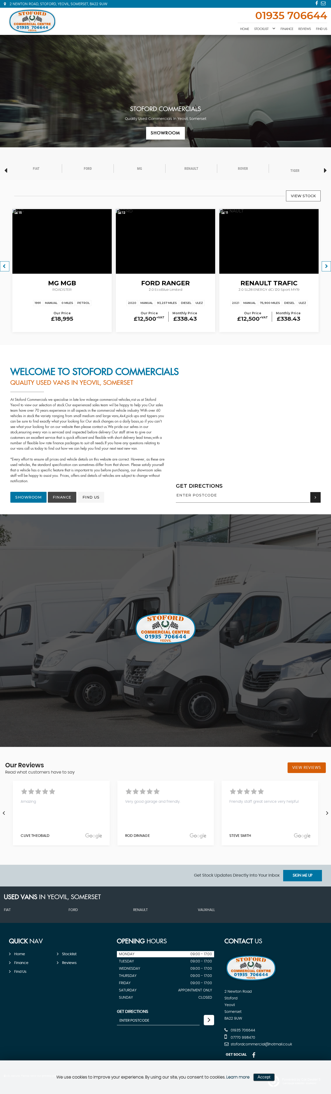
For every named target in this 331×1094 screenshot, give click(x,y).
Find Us (321, 29)
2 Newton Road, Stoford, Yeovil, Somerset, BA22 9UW (58, 4)
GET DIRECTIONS (199, 486)
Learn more (238, 1077)
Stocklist (261, 29)
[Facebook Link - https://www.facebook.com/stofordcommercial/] (316, 3)
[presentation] (4, 812)
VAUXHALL (206, 910)
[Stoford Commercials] (32, 21)
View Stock (303, 196)
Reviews (304, 29)
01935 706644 (291, 16)
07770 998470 (242, 1037)
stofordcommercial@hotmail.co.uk (261, 1044)
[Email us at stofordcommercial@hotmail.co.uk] (323, 3)
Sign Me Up (302, 876)
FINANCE (62, 497)
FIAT (7, 910)
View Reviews (306, 768)
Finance (287, 29)
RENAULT (140, 910)
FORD (73, 910)
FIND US (91, 497)
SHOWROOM (28, 497)
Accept (264, 1077)
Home (244, 29)
